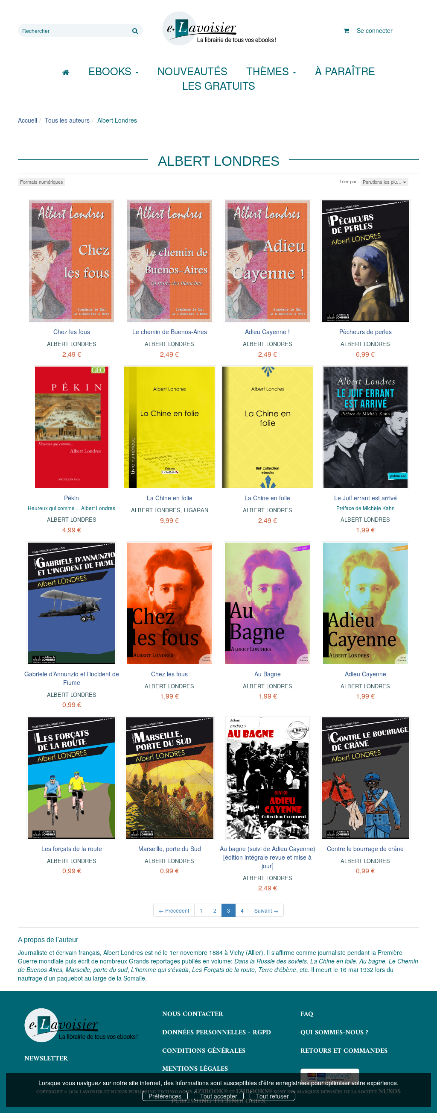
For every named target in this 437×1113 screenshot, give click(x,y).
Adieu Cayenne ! (267, 331)
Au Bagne (267, 674)
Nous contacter (192, 1014)
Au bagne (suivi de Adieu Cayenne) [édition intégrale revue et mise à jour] (267, 857)
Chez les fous (71, 331)
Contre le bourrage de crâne (365, 848)
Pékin (71, 497)
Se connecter (375, 30)
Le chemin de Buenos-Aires (169, 331)
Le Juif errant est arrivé (365, 497)
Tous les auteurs (67, 120)
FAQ (306, 1014)
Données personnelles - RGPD (216, 1033)
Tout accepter (218, 1096)
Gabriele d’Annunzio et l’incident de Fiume (71, 678)
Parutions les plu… (383, 181)
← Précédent (174, 910)
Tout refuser (272, 1096)
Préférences (165, 1096)
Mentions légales (195, 1069)
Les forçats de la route (71, 848)
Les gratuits (218, 85)
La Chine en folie (169, 497)
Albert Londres (71, 344)
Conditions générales (203, 1051)
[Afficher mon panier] (346, 30)
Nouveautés (192, 70)
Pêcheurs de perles (365, 331)
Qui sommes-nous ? (334, 1033)
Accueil (27, 120)
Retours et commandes (343, 1051)
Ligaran (196, 510)
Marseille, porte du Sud (169, 848)
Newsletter (46, 1059)
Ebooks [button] (111, 70)
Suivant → (266, 910)
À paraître (345, 70)
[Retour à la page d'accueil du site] (218, 28)
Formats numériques (41, 181)
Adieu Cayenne (365, 674)
